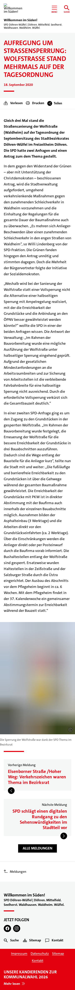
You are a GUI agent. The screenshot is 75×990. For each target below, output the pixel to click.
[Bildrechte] (70, 729)
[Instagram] (16, 928)
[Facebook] (7, 928)
